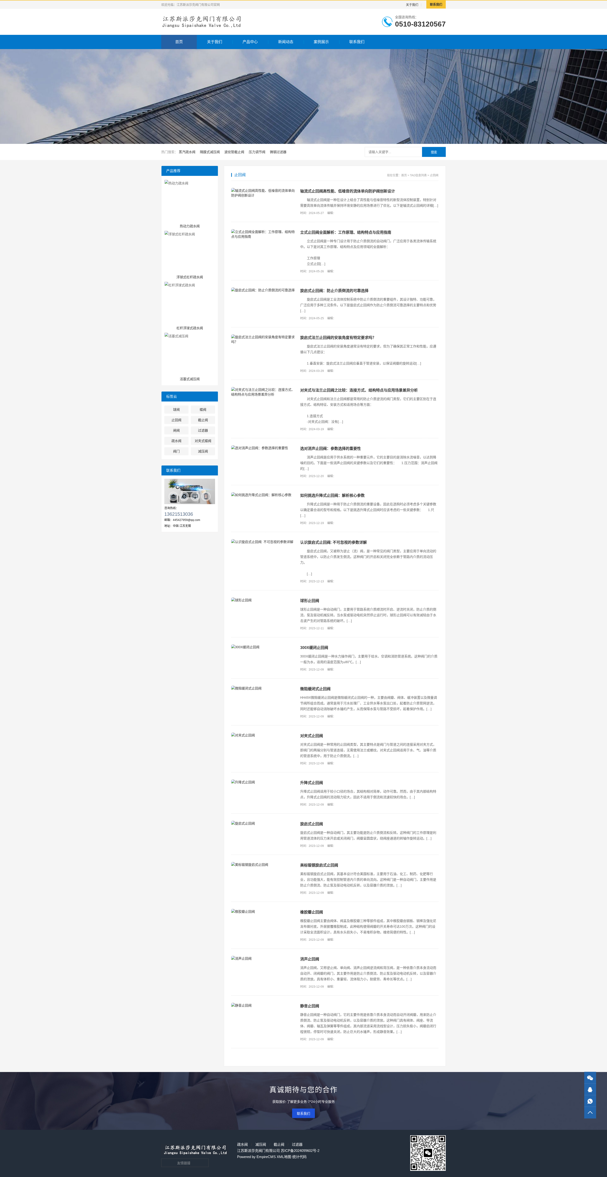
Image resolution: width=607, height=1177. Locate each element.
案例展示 (321, 42)
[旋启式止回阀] (263, 823)
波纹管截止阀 (234, 152)
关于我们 (412, 4)
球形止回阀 (309, 601)
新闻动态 (285, 42)
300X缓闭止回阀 (314, 648)
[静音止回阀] (263, 1005)
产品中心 (250, 42)
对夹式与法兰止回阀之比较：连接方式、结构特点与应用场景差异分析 (359, 390)
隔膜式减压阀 (210, 152)
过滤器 (297, 1144)
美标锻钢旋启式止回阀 (319, 865)
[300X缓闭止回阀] (263, 646)
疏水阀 (242, 1144)
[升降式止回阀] (263, 782)
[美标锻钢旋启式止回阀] (263, 864)
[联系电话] (590, 1101)
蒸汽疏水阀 (187, 152)
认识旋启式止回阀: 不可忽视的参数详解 (333, 542)
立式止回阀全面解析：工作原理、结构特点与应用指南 (345, 232)
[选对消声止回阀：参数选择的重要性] (263, 447)
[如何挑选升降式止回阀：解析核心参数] (263, 494)
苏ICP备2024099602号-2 (300, 1151)
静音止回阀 (309, 1006)
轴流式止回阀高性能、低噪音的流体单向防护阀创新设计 (347, 191)
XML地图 (284, 1157)
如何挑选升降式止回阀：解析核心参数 (332, 495)
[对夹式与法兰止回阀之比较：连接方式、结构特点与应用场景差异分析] (263, 392)
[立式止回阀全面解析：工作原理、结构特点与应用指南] (263, 234)
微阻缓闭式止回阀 (315, 689)
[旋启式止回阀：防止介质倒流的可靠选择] (263, 289)
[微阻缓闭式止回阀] (263, 688)
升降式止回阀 (311, 783)
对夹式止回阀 (311, 736)
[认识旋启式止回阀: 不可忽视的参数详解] (263, 541)
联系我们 (436, 4)
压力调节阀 (257, 152)
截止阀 (279, 1144)
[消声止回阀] (263, 958)
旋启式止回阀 (311, 824)
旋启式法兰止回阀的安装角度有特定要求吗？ (338, 338)
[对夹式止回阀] (263, 735)
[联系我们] (590, 1089)
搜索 (434, 152)
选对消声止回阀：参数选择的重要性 (330, 449)
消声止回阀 (309, 959)
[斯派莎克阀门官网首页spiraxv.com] (202, 22)
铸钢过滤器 (278, 152)
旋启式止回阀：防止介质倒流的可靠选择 (334, 291)
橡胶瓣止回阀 (311, 912)
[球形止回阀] (263, 600)
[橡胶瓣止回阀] (263, 911)
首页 (179, 42)
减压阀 (260, 1144)
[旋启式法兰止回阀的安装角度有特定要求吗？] (263, 339)
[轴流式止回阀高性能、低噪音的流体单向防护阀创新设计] (263, 192)
